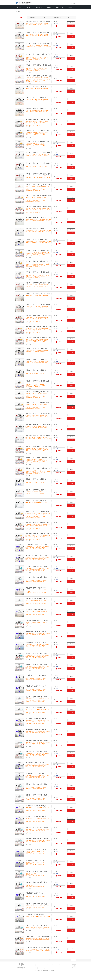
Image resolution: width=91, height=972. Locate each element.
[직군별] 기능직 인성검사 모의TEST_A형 (36, 631)
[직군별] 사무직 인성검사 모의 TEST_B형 (36, 555)
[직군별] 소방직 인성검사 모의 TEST (35, 915)
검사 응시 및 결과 (60, 7)
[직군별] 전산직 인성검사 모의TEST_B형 (36, 773)
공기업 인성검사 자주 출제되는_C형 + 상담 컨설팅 (38, 326)
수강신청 (71, 25)
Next (75, 14)
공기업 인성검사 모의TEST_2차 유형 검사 (36, 359)
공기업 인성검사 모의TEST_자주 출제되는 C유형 (38, 294)
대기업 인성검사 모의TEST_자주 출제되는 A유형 (38, 414)
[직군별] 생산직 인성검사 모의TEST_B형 (36, 729)
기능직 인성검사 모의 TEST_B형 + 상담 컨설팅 (38, 653)
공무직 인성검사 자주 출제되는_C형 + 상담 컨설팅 (38, 206)
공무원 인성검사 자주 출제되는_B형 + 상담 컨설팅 (38, 65)
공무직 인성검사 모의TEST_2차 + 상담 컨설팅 (37, 261)
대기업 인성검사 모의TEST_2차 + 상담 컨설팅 (37, 522)
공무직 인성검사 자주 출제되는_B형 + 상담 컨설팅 (38, 196)
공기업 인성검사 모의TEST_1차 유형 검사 (36, 348)
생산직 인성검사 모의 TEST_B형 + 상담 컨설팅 (38, 751)
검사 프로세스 (39, 7)
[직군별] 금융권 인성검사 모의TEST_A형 (36, 849)
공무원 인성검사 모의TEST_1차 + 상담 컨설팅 (37, 119)
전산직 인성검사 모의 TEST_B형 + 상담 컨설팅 (38, 795)
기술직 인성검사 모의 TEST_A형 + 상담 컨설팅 (38, 697)
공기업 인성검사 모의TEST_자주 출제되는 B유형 (38, 305)
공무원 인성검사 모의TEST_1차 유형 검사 (36, 87)
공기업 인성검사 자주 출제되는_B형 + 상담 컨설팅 (38, 337)
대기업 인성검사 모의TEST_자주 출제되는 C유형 (38, 435)
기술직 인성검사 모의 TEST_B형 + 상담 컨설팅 (38, 708)
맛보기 (71, 22)
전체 (21, 17)
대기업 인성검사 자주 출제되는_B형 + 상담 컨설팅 (38, 457)
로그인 (71, 3)
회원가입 (74, 3)
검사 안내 (29, 7)
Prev (16, 14)
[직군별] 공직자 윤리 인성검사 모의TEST (36, 610)
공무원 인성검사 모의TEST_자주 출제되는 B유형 (38, 32)
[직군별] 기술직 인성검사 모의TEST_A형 (36, 675)
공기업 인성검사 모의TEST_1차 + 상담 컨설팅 (37, 381)
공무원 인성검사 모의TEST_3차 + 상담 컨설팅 (37, 141)
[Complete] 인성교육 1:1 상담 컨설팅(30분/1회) (38, 947)
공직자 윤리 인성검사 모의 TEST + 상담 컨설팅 (38, 621)
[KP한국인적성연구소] (23, 3)
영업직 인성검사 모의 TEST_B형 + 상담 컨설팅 (38, 838)
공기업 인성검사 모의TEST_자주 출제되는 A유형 (38, 283)
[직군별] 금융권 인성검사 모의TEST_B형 (36, 860)
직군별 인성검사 (45, 17)
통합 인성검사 (33, 17)
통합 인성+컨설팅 (58, 17)
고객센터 (54, 959)
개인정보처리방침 (47, 959)
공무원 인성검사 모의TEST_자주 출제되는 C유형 (38, 43)
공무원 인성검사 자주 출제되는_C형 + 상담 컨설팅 (38, 76)
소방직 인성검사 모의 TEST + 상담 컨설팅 (36, 926)
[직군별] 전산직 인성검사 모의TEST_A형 (36, 762)
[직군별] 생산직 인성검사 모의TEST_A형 (36, 719)
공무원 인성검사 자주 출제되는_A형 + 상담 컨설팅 (38, 54)
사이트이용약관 (38, 959)
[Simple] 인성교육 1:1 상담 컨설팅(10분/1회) (37, 936)
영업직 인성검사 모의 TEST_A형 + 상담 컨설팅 (38, 828)
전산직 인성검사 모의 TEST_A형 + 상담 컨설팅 (38, 784)
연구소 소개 (19, 7)
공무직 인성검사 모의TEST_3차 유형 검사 (36, 239)
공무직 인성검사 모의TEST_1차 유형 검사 (36, 217)
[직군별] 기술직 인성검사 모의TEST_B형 (36, 686)
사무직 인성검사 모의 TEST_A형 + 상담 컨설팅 (38, 566)
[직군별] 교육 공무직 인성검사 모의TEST (36, 588)
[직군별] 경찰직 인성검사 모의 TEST (35, 893)
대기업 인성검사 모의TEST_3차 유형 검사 (36, 501)
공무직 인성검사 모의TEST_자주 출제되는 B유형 (38, 163)
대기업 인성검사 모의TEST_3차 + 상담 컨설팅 (37, 533)
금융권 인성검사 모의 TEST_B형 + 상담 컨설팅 (38, 882)
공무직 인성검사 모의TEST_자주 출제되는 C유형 (38, 174)
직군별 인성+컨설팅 (70, 17)
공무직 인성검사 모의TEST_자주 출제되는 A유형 (38, 152)
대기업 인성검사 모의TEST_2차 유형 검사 (36, 490)
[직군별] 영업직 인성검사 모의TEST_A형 (36, 806)
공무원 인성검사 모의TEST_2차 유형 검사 (36, 98)
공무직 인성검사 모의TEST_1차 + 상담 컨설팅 (37, 250)
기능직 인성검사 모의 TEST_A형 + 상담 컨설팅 (38, 664)
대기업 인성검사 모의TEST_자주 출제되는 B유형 (38, 424)
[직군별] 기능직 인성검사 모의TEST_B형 (36, 642)
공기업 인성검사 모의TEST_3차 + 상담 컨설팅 (37, 403)
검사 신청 (49, 7)
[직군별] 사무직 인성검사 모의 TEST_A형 (36, 544)
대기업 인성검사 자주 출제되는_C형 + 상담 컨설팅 (38, 468)
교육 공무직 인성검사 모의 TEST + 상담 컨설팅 (38, 599)
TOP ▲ (74, 960)
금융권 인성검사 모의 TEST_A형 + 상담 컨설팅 (38, 871)
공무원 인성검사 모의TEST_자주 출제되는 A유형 (38, 21)
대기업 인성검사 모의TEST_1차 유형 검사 (36, 479)
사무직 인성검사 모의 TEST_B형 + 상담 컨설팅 (38, 577)
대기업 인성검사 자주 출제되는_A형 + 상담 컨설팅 (38, 446)
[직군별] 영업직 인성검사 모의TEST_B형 (36, 817)
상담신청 (70, 7)
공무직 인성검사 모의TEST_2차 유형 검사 (36, 228)
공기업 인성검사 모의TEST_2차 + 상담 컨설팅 (37, 392)
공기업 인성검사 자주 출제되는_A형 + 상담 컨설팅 (38, 315)
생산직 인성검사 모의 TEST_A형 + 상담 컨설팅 (38, 740)
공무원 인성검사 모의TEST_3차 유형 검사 (36, 108)
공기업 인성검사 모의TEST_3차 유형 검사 (36, 370)
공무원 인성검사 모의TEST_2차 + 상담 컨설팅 (37, 130)
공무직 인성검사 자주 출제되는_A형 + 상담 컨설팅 (38, 185)
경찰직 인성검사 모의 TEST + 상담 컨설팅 (36, 904)
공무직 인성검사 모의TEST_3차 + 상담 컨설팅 (37, 272)
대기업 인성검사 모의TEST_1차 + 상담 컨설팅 (37, 512)
